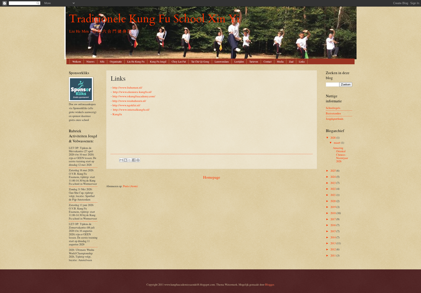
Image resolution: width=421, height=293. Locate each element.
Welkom (76, 61)
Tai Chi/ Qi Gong (200, 61)
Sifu (102, 61)
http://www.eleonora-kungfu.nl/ (132, 92)
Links (302, 61)
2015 (333, 231)
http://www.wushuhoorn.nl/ (129, 101)
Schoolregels (333, 108)
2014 (333, 237)
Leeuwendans (222, 61)
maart (337, 143)
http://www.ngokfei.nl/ (126, 105)
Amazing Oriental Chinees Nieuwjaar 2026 (340, 154)
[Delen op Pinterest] (138, 160)
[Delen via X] (129, 160)
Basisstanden (333, 113)
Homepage (211, 177)
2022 (333, 189)
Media (280, 61)
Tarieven (253, 61)
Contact (267, 61)
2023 (333, 183)
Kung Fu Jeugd (158, 61)
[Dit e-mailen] (121, 160)
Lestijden (239, 61)
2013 (333, 243)
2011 (333, 255)
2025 (333, 171)
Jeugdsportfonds (334, 119)
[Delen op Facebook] (134, 160)
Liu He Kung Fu (135, 61)
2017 (333, 219)
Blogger (269, 284)
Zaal (291, 61)
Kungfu (117, 114)
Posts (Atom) (130, 186)
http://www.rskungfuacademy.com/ (133, 96)
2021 (333, 195)
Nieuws (90, 61)
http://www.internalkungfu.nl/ (131, 110)
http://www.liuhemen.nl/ (127, 87)
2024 (333, 177)
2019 (333, 207)
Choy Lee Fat (179, 61)
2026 (333, 138)
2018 (333, 213)
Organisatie (116, 61)
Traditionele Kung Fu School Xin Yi (154, 18)
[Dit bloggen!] (125, 160)
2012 (333, 249)
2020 (333, 201)
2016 (333, 225)
